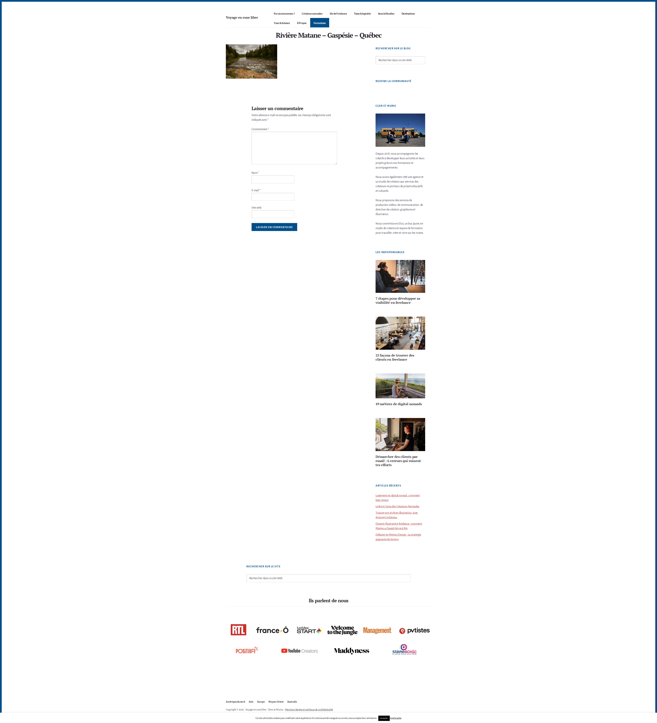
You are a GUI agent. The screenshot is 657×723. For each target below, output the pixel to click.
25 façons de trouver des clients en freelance (395, 357)
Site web (256, 207)
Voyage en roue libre (242, 17)
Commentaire (260, 129)
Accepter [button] (384, 718)
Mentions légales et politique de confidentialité (309, 709)
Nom (255, 172)
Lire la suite (395, 718)
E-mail (256, 190)
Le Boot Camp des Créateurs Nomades (398, 506)
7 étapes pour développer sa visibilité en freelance (398, 300)
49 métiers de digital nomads (399, 404)
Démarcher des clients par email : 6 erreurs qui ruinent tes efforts (398, 460)
